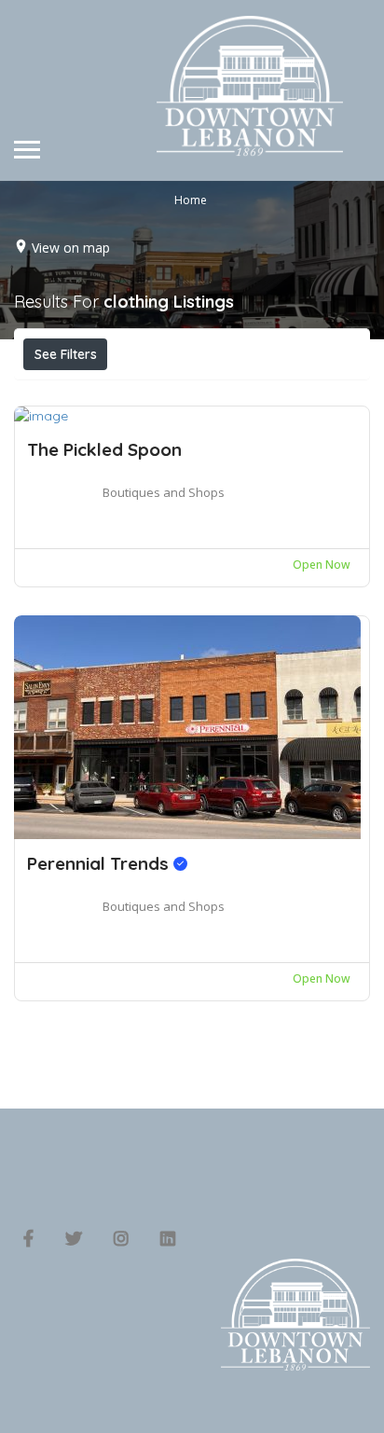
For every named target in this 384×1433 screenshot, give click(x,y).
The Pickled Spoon (104, 449)
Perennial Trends (100, 863)
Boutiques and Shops (164, 492)
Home (190, 199)
